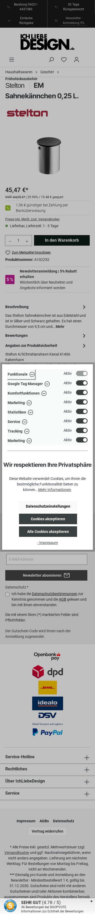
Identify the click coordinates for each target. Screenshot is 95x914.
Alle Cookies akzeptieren (48, 531)
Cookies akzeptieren (48, 519)
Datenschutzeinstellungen (48, 506)
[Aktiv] (82, 373)
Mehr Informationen (54, 490)
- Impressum (47, 543)
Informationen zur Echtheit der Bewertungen (52, 911)
